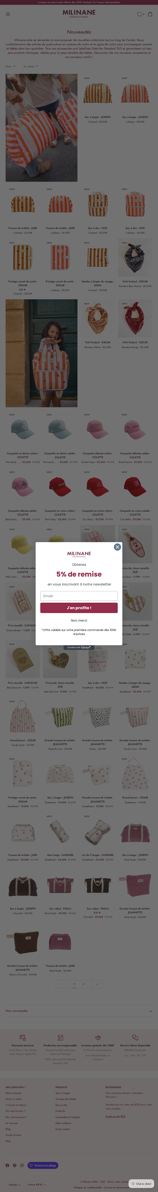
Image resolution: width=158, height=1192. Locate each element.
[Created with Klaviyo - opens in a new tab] (79, 647)
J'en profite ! (79, 608)
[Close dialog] (117, 547)
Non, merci (79, 620)
